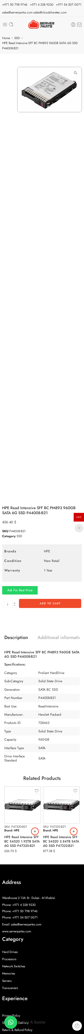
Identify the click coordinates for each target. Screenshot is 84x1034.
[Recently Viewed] (77, 1026)
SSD (17, 38)
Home (6, 38)
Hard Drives (10, 952)
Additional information (60, 637)
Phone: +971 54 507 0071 (20, 917)
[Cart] (79, 24)
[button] (35, 831)
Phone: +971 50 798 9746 (19, 911)
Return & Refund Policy (17, 1029)
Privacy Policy (11, 1015)
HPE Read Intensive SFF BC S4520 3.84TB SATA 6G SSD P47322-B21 (61, 841)
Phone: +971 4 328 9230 (19, 904)
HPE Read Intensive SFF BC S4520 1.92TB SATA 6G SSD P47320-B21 (22, 841)
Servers (7, 980)
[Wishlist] (36, 791)
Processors (9, 959)
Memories (8, 973)
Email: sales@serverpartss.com (21, 924)
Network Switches (13, 966)
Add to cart (50, 603)
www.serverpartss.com (16, 931)
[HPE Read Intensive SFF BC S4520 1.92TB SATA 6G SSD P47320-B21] (22, 804)
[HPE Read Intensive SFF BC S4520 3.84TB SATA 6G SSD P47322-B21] (61, 804)
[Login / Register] (73, 24)
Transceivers (10, 988)
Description (16, 637)
